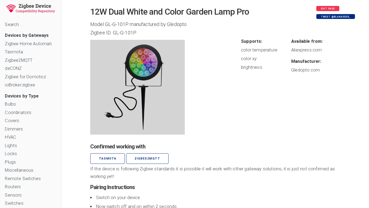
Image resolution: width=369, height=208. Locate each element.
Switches (14, 203)
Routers (13, 186)
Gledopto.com (305, 70)
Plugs (10, 162)
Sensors (13, 195)
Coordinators (18, 112)
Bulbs (10, 104)
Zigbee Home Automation (30, 43)
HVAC (10, 137)
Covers (12, 120)
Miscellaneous (19, 170)
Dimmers (14, 129)
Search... (13, 24)
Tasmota (14, 51)
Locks (11, 153)
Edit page (328, 8)
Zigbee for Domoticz (25, 76)
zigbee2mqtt (147, 158)
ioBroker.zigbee (20, 84)
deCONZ (13, 68)
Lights (11, 145)
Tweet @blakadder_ (336, 16)
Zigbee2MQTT (18, 60)
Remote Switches (23, 178)
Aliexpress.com (306, 50)
